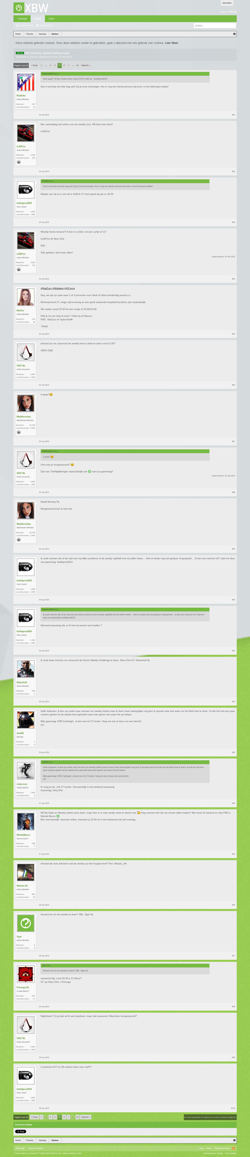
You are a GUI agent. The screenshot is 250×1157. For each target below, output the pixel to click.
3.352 (32, 155)
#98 (233, 1007)
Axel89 (20, 733)
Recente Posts (46, 25)
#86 (233, 385)
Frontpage (22, 19)
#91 (233, 651)
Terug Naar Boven (222, 1148)
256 (33, 843)
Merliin (20, 310)
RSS (233, 1148)
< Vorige (34, 65)
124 (33, 319)
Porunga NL (23, 987)
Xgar (19, 936)
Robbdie (21, 95)
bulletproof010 (24, 203)
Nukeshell (22, 682)
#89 (233, 549)
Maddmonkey (24, 416)
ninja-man (22, 784)
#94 (233, 803)
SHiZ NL (21, 365)
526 (33, 691)
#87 (233, 441)
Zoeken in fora (26, 25)
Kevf (55, 56)
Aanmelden (227, 3)
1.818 (32, 212)
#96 (233, 905)
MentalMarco (23, 835)
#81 (233, 115)
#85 (233, 334)
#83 (233, 222)
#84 (233, 279)
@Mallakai (58, 288)
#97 (233, 956)
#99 (233, 1057)
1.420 (32, 792)
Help (201, 1148)
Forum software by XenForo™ (37, 1153)
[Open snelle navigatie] (234, 34)
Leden (51, 19)
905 (33, 894)
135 (33, 104)
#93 (233, 752)
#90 (233, 600)
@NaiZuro (46, 288)
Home (208, 1148)
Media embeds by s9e (72, 1153)
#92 (233, 701)
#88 (233, 492)
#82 (233, 171)
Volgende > (85, 65)
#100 (233, 1108)
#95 (233, 854)
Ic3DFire (21, 146)
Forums (37, 19)
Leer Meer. (172, 43)
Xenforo (40, 1148)
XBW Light (20, 1148)
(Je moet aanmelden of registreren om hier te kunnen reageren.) (210, 1117)
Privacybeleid (230, 1153)
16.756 (32, 425)
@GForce (69, 288)
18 (77, 65)
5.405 (32, 374)
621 (33, 996)
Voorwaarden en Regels (213, 1153)
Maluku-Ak (22, 885)
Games (34, 56)
